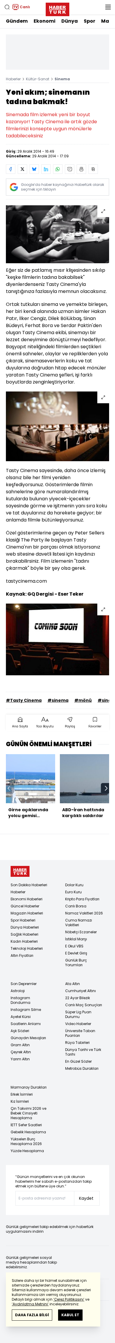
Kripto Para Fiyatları (82, 899)
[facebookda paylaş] (10, 169)
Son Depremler (24, 983)
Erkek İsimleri (22, 1094)
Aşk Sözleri (20, 1030)
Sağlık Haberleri (24, 934)
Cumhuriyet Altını (80, 990)
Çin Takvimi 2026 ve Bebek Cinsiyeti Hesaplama (28, 1113)
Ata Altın (72, 983)
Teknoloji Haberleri (27, 948)
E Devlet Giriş (76, 953)
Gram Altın (20, 1044)
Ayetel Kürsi (21, 1016)
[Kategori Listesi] (108, 7)
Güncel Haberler (25, 906)
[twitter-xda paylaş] (22, 169)
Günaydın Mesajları (28, 1037)
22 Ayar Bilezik (77, 997)
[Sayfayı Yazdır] (81, 169)
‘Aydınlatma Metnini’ (30, 1304)
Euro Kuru (73, 891)
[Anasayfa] (20, 871)
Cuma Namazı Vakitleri (78, 922)
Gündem (17, 21)
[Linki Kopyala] (93, 169)
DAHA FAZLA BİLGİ (32, 1314)
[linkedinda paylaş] (46, 169)
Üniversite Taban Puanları (80, 1033)
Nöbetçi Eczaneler (81, 931)
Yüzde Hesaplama (27, 1150)
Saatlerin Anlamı (26, 1023)
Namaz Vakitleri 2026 (84, 913)
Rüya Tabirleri (77, 1042)
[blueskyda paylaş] (34, 169)
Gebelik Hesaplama (28, 1131)
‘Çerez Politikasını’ (68, 1299)
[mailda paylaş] (69, 169)
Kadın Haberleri (24, 941)
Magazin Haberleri (27, 913)
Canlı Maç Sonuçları (83, 1004)
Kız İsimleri (20, 1101)
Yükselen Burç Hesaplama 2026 (26, 1141)
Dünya (69, 21)
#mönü (83, 700)
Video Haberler (78, 1023)
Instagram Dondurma (20, 1000)
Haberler (13, 78)
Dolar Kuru (74, 884)
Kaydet (86, 1198)
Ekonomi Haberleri (26, 899)
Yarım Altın (20, 1059)
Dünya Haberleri (25, 927)
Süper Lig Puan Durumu (78, 1014)
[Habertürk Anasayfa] (57, 8)
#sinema (57, 700)
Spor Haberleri (23, 920)
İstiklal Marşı (76, 939)
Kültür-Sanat (37, 78)
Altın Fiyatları (22, 955)
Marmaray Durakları (29, 1087)
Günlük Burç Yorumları (76, 962)
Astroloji (18, 990)
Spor (89, 21)
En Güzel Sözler (78, 1061)
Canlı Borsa (75, 906)
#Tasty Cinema (24, 700)
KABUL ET (70, 1314)
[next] (106, 788)
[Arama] (7, 7)
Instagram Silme (26, 1009)
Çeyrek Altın (21, 1051)
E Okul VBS (74, 946)
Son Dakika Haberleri (29, 884)
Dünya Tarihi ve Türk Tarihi (83, 1052)
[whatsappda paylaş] (58, 169)
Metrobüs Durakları (81, 1068)
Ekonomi (44, 21)
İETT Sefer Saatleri (26, 1124)
